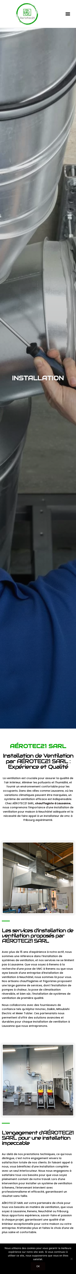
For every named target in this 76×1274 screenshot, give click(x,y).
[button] (67, 14)
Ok (38, 1266)
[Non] (71, 1259)
